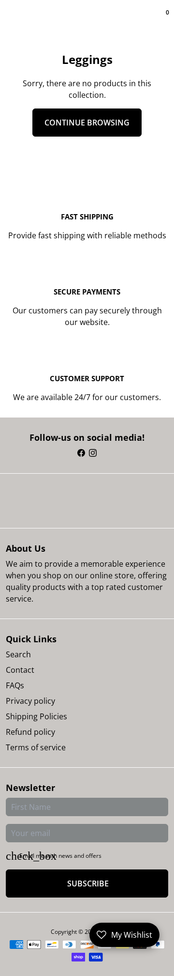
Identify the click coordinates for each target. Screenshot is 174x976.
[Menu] (8, 19)
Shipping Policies (36, 716)
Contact (20, 670)
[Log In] (160, 19)
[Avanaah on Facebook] (81, 453)
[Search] (12, 19)
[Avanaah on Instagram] (93, 453)
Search (18, 654)
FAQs (15, 685)
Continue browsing (87, 122)
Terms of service (36, 747)
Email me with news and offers (60, 856)
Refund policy (30, 732)
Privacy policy (30, 701)
